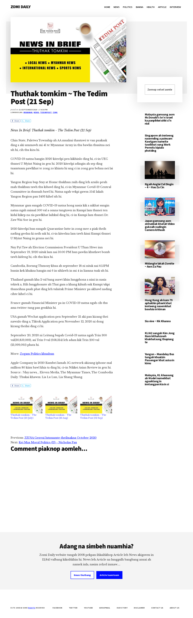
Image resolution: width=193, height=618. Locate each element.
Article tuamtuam (109, 575)
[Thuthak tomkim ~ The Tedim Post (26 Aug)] (61, 404)
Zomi (55, 112)
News (36, 112)
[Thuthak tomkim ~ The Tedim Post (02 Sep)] (96, 404)
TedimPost (46, 112)
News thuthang (82, 575)
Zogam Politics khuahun (37, 353)
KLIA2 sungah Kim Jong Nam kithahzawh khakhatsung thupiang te (159, 337)
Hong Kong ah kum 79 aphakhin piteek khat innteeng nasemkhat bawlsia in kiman (159, 304)
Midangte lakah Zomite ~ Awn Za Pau (159, 264)
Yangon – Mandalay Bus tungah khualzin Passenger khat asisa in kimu (159, 358)
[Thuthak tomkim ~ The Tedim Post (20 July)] (26, 404)
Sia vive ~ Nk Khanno (158, 321)
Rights (31, 608)
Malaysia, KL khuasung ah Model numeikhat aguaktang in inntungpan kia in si (159, 379)
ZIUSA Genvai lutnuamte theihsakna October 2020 (60, 437)
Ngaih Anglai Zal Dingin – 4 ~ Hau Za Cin (159, 185)
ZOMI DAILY (21, 6)
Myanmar (28, 112)
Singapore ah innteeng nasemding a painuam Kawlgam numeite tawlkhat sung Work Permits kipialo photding (159, 142)
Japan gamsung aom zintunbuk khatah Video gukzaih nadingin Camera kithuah (160, 225)
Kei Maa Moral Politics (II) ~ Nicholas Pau (48, 442)
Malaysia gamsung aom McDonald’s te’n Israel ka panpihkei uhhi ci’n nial (159, 118)
